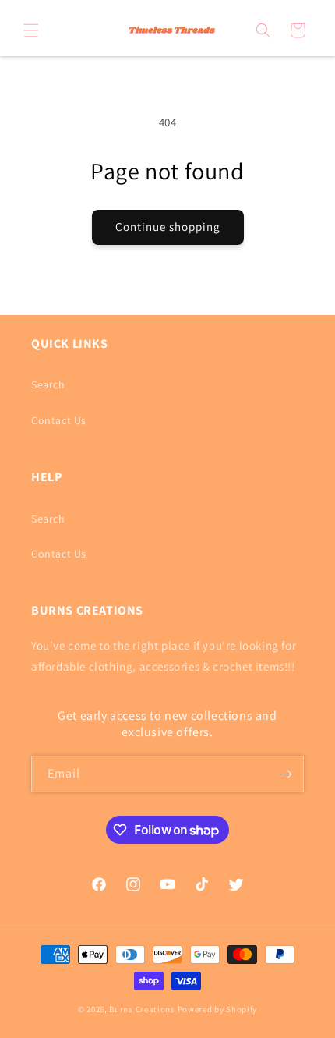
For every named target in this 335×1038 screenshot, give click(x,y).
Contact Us (58, 420)
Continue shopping (167, 226)
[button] (31, 30)
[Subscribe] (286, 774)
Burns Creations (142, 1009)
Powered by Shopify (218, 1009)
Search (48, 384)
